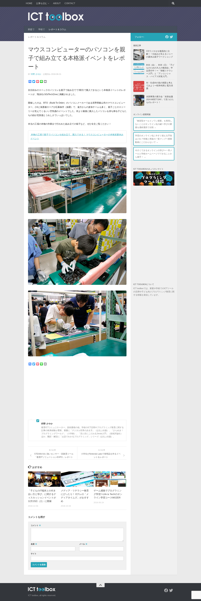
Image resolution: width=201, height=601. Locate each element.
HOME (29, 3)
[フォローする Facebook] (167, 36)
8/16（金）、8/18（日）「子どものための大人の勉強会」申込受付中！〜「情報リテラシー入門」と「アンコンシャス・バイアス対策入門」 (160, 71)
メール (83, 544)
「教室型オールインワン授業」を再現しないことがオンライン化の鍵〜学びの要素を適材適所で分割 (153, 124)
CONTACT (70, 3)
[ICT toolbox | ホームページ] (56, 16)
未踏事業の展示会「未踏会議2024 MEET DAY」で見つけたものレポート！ (160, 99)
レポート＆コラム (57, 29)
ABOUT (57, 3)
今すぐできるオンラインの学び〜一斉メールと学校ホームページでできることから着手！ (153, 153)
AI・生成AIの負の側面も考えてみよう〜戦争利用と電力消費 (159, 86)
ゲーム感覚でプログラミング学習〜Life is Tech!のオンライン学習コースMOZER (108, 494)
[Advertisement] (77, 395)
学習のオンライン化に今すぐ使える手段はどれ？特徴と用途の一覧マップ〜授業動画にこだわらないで (153, 138)
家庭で (31, 29)
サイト (34, 554)
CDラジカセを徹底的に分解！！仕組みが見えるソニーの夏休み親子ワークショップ (159, 54)
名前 (34, 544)
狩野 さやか (36, 74)
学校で (41, 29)
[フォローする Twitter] (171, 36)
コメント (36, 525)
